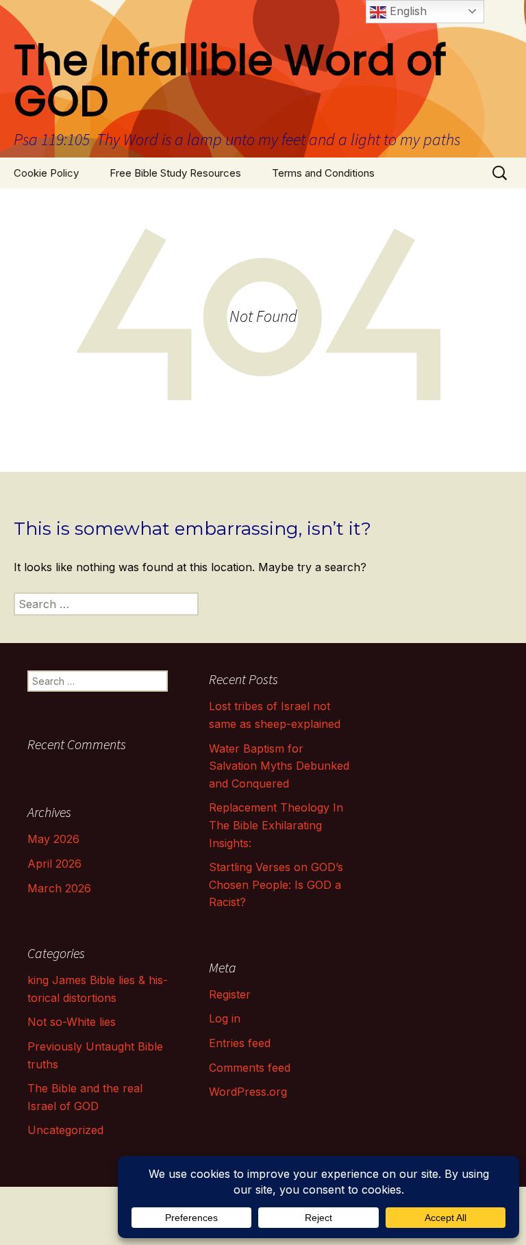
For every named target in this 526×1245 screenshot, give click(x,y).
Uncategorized (65, 1130)
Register (230, 994)
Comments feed (249, 1067)
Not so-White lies (71, 1022)
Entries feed (240, 1043)
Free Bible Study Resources (175, 172)
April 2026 (54, 863)
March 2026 (59, 888)
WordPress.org (248, 1091)
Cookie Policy (46, 172)
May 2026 (53, 839)
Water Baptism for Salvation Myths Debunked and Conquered (279, 766)
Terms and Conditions (323, 172)
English (406, 11)
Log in (224, 1018)
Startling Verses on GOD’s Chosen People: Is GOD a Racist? (276, 884)
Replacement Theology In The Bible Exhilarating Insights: (276, 825)
